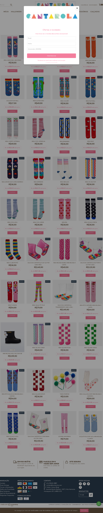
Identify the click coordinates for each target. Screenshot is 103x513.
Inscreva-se (51, 56)
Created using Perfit (51, 62)
